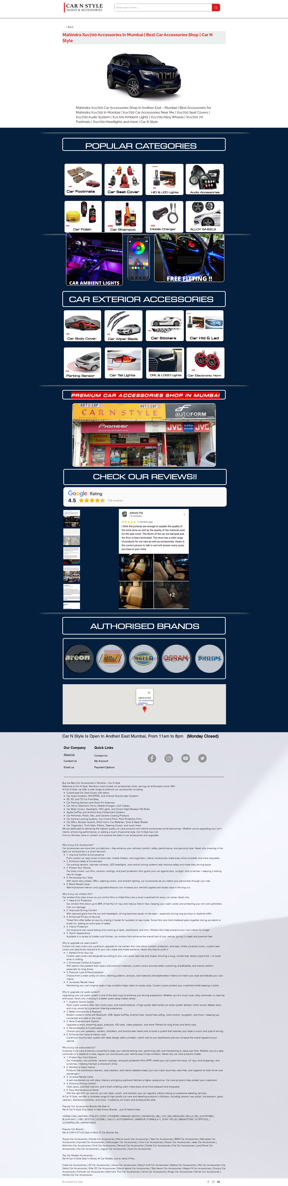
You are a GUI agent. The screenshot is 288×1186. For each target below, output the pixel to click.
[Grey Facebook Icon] (208, 1182)
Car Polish (82, 229)
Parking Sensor (80, 375)
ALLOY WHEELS (203, 229)
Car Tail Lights (122, 375)
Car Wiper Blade (123, 338)
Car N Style (75, 1109)
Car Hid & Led (204, 338)
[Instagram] (168, 758)
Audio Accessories (205, 192)
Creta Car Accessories (74, 1164)
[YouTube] (185, 758)
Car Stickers (163, 338)
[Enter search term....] (216, 7)
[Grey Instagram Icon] (213, 1182)
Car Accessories (80, 1106)
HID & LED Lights (164, 192)
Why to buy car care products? (78, 1047)
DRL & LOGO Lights (166, 375)
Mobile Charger (163, 229)
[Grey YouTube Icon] (218, 1182)
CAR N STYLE (76, 1132)
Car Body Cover (81, 338)
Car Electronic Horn (204, 375)
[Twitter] (202, 758)
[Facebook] (152, 758)
